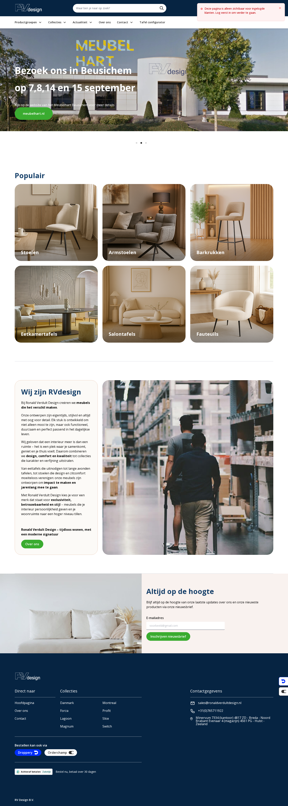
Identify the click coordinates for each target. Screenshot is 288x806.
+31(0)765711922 (210, 710)
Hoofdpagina (24, 703)
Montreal (109, 703)
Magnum (66, 726)
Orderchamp (57, 752)
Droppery (25, 752)
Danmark (67, 703)
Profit (106, 711)
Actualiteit (80, 22)
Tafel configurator (152, 22)
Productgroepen (26, 22)
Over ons (105, 22)
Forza (64, 711)
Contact (122, 22)
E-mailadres (155, 618)
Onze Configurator (99, 106)
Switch (107, 726)
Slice (105, 718)
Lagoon (66, 718)
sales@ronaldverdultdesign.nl (219, 702)
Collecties (54, 22)
